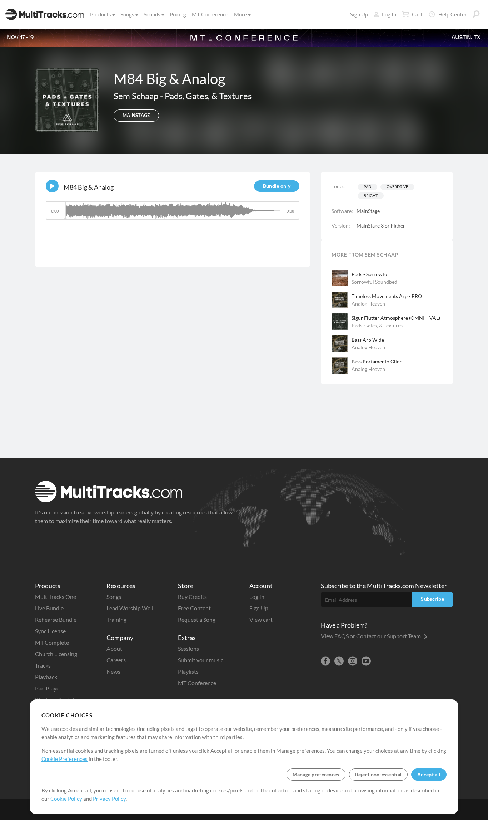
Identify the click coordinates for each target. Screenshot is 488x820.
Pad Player (48, 688)
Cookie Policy (66, 798)
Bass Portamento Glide (377, 361)
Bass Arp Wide (368, 340)
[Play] (52, 186)
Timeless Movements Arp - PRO (387, 296)
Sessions (188, 648)
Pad (367, 186)
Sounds (152, 14)
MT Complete (52, 642)
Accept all (428, 774)
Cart (417, 14)
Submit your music (200, 660)
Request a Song (196, 619)
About (114, 648)
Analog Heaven (368, 304)
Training (116, 619)
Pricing (178, 14)
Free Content (194, 608)
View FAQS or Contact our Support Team (371, 636)
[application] (172, 213)
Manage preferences (316, 774)
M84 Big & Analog (89, 187)
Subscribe (432, 599)
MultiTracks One (55, 596)
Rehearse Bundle (55, 619)
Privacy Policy (109, 798)
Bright (371, 195)
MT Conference (210, 14)
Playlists (188, 671)
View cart (261, 619)
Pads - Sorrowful (370, 274)
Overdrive (397, 186)
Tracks (43, 665)
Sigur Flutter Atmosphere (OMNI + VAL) (396, 318)
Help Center (452, 14)
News (113, 671)
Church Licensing (56, 653)
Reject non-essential (378, 774)
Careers (116, 660)
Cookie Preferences (64, 759)
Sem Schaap (137, 96)
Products (100, 14)
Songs (127, 14)
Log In (389, 14)
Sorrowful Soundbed (374, 282)
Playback (46, 676)
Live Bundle (49, 608)
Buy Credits (192, 596)
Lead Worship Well (129, 608)
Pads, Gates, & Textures (208, 96)
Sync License (50, 631)
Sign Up (359, 14)
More (240, 14)
